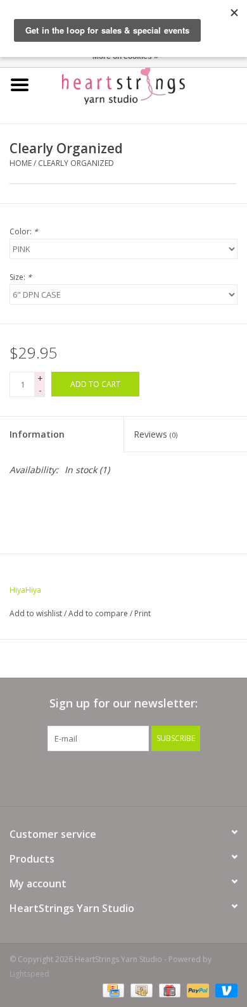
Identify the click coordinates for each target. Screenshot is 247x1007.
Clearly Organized (76, 163)
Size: (21, 277)
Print (142, 613)
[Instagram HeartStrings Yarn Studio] (192, 777)
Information (37, 434)
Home (21, 163)
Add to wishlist (36, 613)
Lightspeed (29, 973)
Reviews (155, 434)
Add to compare (99, 613)
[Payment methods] (112, 989)
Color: (24, 231)
